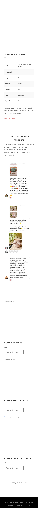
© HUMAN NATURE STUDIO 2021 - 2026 (18, 502)
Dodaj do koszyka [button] (14, 352)
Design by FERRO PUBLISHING (19, 505)
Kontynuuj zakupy (19, 483)
